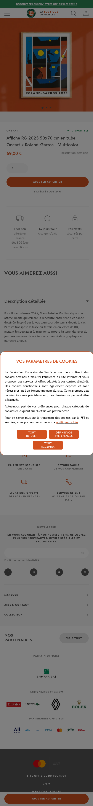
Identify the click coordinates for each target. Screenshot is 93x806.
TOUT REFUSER (31, 434)
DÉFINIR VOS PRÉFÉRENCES (64, 434)
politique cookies (67, 422)
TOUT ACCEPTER (48, 445)
